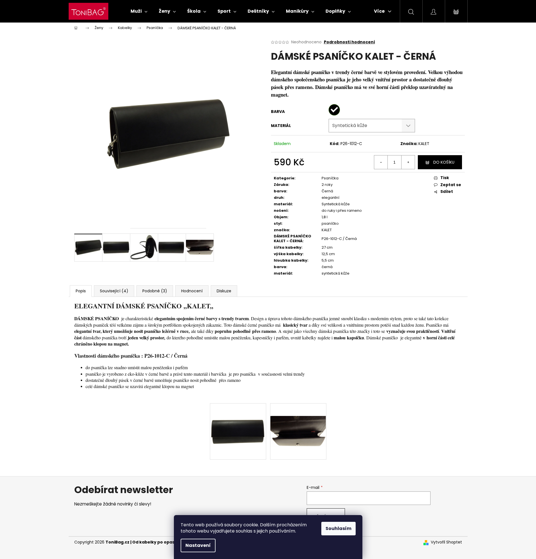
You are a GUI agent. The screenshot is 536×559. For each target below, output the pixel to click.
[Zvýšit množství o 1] (408, 162)
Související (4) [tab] (114, 291)
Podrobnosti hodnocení (349, 42)
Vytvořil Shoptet (446, 542)
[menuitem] (139, 11)
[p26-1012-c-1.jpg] (238, 416)
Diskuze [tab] (224, 291)
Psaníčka (330, 178)
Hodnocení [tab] (192, 291)
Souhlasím (338, 528)
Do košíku (443, 162)
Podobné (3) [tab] (154, 291)
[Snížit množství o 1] (381, 162)
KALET (423, 143)
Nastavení (198, 545)
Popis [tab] (81, 291)
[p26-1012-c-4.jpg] (298, 419)
